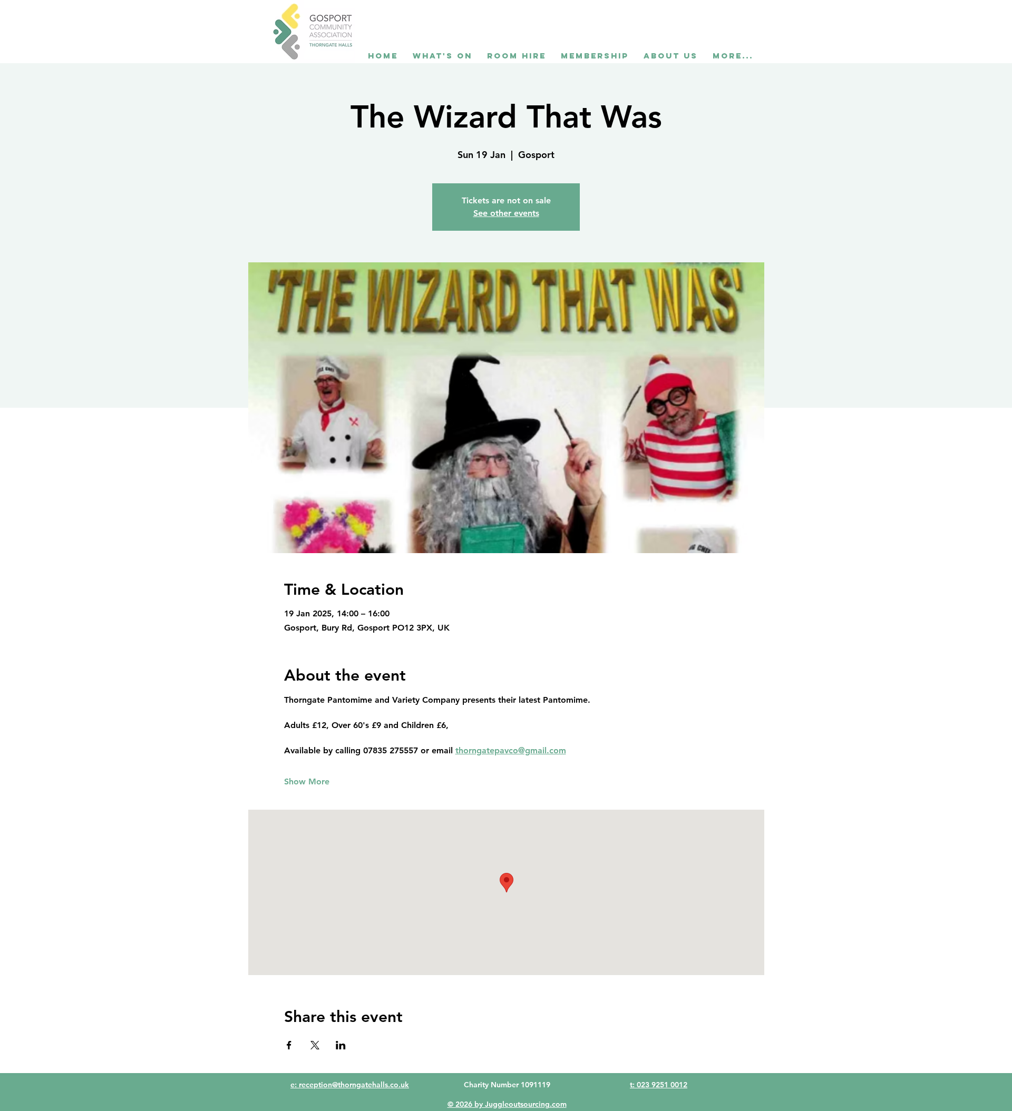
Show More (306, 781)
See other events (506, 213)
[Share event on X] (315, 1045)
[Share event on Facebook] (289, 1045)
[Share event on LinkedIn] (341, 1045)
